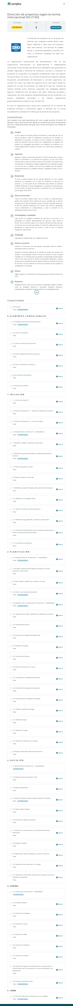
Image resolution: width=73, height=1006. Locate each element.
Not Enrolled (17, 27)
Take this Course (56, 27)
